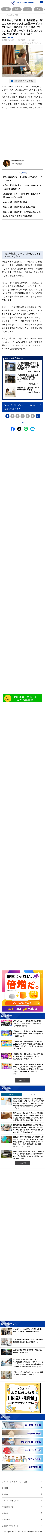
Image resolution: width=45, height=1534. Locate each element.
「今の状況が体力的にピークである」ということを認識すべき (22, 187)
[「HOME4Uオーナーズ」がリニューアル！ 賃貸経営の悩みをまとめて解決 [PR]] (22, 1345)
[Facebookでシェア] (13, 429)
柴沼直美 (10, 37)
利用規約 (5, 1494)
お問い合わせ (7, 1513)
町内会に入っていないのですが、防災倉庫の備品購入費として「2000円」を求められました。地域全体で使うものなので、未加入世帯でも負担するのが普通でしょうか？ (28, 1116)
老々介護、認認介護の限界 (15, 202)
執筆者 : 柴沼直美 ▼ (18, 160)
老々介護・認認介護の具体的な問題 (19, 207)
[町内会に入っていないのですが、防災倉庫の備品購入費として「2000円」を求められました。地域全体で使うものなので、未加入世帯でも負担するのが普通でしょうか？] (6, 1115)
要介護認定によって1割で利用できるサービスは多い (22, 178)
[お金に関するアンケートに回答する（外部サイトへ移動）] (22, 1398)
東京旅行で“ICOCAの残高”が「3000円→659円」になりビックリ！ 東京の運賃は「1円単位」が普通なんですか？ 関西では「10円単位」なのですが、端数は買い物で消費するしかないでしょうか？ (28, 1141)
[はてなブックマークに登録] (32, 429)
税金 (38, 9)
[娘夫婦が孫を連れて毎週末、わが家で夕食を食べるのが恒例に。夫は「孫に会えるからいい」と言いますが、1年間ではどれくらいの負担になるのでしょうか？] (6, 1127)
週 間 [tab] (11, 1094)
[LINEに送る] (26, 429)
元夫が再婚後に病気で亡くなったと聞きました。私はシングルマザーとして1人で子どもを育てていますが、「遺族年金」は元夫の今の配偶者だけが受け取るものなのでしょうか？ (28, 1103)
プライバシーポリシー (10, 1500)
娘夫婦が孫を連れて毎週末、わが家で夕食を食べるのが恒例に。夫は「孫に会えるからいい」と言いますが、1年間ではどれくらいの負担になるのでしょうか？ (28, 1128)
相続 (28, 9)
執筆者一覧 (6, 1519)
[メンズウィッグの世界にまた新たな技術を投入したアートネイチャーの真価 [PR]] (22, 1334)
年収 (17, 9)
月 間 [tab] (32, 1094)
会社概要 (5, 1488)
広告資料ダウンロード (10, 1526)
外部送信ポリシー (8, 1507)
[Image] (22, 698)
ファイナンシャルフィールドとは (14, 1481)
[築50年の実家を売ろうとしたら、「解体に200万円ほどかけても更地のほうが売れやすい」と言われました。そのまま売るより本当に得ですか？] (6, 1154)
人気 (6, 9)
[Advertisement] (22, 133)
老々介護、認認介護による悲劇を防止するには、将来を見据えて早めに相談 (22, 214)
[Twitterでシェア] (19, 429)
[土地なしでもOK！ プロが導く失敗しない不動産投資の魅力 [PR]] (22, 1354)
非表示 (24, 172)
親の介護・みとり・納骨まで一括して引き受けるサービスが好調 (22, 195)
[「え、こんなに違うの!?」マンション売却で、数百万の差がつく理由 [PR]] (22, 1378)
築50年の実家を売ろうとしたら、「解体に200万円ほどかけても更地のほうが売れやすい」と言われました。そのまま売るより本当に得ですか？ (28, 1155)
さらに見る (22, 1080)
